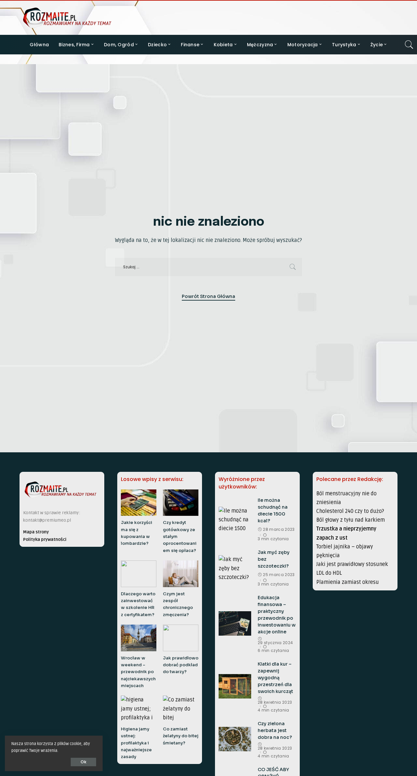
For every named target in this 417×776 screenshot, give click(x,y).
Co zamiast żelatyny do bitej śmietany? (180, 736)
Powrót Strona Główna (208, 296)
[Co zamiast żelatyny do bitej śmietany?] (180, 709)
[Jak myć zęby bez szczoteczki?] (235, 567)
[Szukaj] (409, 44)
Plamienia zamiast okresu (347, 582)
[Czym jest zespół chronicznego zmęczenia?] (180, 573)
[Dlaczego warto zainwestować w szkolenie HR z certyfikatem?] (138, 573)
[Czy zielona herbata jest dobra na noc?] (235, 739)
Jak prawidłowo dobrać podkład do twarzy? (180, 665)
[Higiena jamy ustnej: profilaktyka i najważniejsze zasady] (138, 709)
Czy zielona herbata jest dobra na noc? (275, 730)
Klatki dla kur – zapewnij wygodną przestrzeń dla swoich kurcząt (275, 677)
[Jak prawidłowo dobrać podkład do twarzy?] (180, 638)
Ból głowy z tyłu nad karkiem (350, 520)
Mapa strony (36, 532)
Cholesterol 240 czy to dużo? (350, 511)
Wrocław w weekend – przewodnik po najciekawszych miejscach (138, 672)
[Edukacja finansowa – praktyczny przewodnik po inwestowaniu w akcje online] (235, 623)
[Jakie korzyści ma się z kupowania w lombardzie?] (138, 502)
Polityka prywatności (44, 539)
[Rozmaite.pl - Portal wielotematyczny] (67, 17)
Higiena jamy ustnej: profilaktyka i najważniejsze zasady (136, 743)
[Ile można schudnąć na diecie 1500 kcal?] (235, 519)
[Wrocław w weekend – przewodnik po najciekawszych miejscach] (138, 638)
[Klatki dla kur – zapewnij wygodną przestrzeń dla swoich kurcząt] (235, 686)
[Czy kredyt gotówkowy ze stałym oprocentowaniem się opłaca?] (180, 502)
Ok (83, 762)
